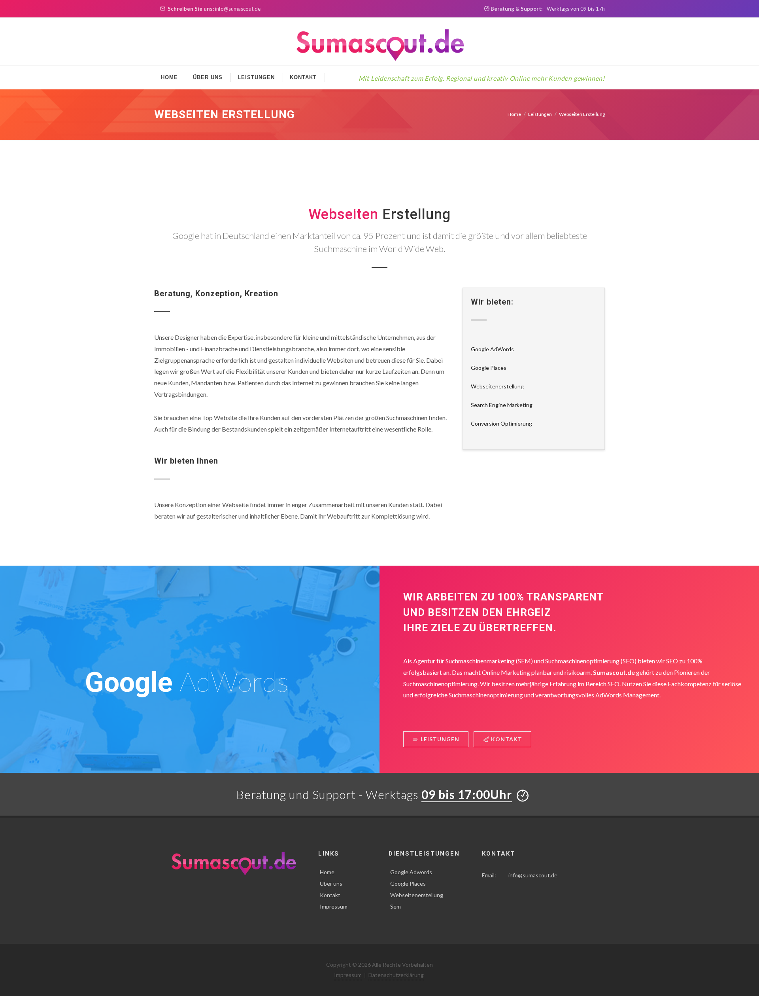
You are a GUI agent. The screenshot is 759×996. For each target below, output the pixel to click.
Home (514, 114)
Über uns (331, 883)
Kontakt (506, 739)
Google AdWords (492, 349)
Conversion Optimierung (501, 423)
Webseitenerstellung (497, 386)
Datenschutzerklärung (396, 974)
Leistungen (540, 114)
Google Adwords (411, 872)
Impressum (333, 906)
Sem (395, 906)
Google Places (488, 367)
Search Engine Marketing (501, 404)
